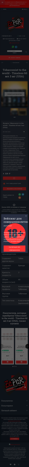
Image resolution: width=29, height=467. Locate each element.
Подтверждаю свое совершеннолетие (14, 249)
